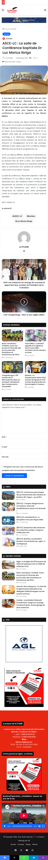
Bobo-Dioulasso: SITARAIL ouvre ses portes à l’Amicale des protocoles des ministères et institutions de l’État (11, 349)
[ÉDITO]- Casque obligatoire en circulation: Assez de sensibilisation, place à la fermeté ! (31, 507)
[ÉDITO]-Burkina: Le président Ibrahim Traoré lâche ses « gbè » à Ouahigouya (30, 541)
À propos (20, 844)
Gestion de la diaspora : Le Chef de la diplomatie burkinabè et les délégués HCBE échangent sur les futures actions (31, 590)
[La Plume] (12, 9)
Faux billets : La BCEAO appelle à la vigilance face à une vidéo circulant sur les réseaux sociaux (35, 348)
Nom (4, 437)
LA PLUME (9, 58)
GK (29, 841)
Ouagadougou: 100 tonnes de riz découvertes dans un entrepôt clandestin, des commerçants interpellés (11, 381)
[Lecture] (5, 826)
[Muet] (39, 826)
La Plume (40, 837)
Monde (35, 844)
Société (13, 29)
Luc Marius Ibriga (24, 221)
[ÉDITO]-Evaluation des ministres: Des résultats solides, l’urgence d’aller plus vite (30, 530)
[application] (24, 816)
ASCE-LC (18, 216)
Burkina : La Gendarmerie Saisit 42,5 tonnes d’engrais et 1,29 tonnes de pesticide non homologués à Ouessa (35, 379)
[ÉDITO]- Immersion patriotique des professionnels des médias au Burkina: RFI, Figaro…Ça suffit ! (31, 494)
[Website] (24, 251)
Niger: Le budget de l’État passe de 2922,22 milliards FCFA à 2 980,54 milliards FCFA (31, 564)
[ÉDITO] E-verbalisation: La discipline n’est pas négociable (29, 518)
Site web (5, 457)
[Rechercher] (45, 10)
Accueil (7, 29)
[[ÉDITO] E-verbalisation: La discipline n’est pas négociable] (8, 520)
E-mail (5, 447)
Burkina (31, 216)
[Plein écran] (43, 826)
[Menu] (3, 10)
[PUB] (24, 20)
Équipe (28, 844)
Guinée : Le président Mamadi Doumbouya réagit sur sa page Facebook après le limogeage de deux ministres (30, 604)
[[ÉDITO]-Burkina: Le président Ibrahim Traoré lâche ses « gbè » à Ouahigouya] (8, 542)
